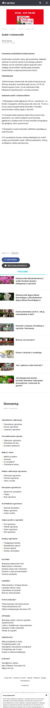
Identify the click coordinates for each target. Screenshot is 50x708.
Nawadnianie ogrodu (12, 546)
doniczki (15, 253)
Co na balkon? (9, 462)
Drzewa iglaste (10, 548)
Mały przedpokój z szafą (12, 641)
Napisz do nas (7, 668)
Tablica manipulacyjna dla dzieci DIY (16, 609)
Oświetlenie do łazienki (11, 590)
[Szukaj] (40, 3)
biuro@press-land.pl (10, 663)
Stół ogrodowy (10, 532)
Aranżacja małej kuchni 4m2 (13, 564)
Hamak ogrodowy (11, 527)
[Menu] (47, 3)
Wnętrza (37, 678)
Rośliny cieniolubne (11, 551)
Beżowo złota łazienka (11, 593)
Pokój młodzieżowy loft (11, 606)
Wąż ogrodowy (10, 497)
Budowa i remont (19, 678)
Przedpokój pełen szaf (11, 644)
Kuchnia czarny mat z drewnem (14, 569)
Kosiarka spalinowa (12, 446)
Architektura (25, 681)
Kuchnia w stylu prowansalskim (14, 571)
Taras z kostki (9, 481)
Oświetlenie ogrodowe (13, 424)
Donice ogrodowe (11, 427)
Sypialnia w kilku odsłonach (13, 628)
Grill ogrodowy (9, 524)
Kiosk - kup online (25, 13)
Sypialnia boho (8, 623)
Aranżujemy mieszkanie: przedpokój (16, 647)
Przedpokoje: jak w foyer (12, 649)
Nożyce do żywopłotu (12, 492)
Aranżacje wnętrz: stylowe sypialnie (16, 620)
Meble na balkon (10, 457)
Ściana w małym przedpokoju (13, 652)
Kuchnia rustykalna (9, 574)
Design (43, 678)
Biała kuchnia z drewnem (12, 566)
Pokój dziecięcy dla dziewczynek (15, 604)
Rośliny (13, 29)
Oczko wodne (9, 513)
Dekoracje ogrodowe (12, 475)
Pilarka (6, 494)
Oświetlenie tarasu (11, 464)
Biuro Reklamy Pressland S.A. (14, 666)
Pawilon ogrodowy (11, 478)
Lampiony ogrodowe (12, 429)
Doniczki (7, 459)
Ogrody (4, 29)
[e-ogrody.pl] (8, 3)
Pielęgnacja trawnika (12, 543)
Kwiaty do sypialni (9, 631)
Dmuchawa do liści (11, 443)
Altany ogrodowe (10, 510)
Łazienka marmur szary (11, 588)
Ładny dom (8, 678)
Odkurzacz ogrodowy (12, 440)
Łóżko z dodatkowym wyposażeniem (17, 625)
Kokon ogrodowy (10, 529)
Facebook (25, 685)
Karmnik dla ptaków (12, 508)
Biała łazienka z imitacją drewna (15, 585)
